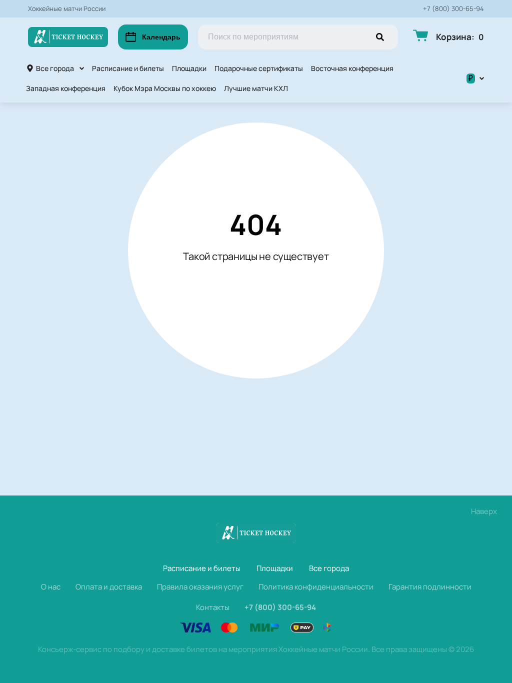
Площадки (189, 68)
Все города (55, 68)
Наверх (484, 511)
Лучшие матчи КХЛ (256, 88)
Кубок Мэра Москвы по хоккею (165, 88)
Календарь (161, 37)
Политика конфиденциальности (316, 587)
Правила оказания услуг (200, 587)
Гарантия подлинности (430, 587)
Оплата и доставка (109, 587)
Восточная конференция (352, 68)
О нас (50, 587)
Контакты (213, 607)
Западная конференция (66, 88)
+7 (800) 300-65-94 (453, 8)
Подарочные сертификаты (258, 68)
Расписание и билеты (128, 68)
